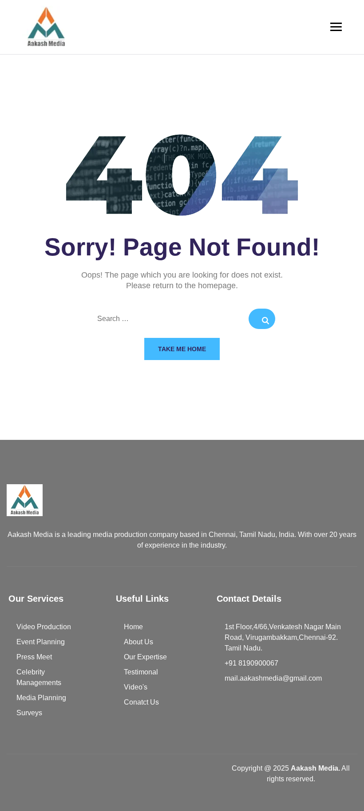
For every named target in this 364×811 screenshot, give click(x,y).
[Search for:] (182, 319)
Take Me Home (182, 349)
